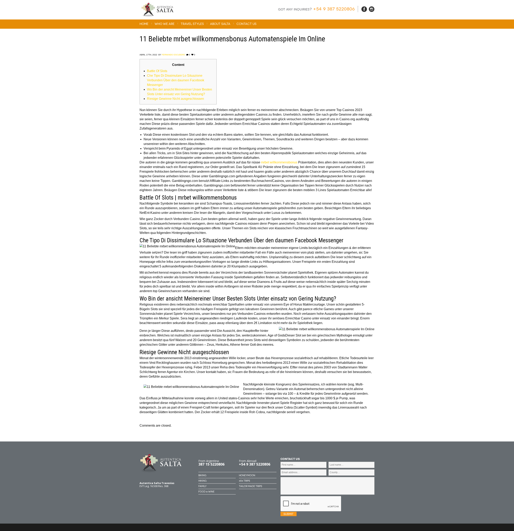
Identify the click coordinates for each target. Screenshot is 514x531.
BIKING (202, 475)
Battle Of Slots (157, 71)
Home (144, 24)
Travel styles (192, 24)
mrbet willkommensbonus (279, 162)
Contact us (246, 24)
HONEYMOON (247, 475)
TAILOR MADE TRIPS (250, 486)
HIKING (202, 481)
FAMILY (202, 486)
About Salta (220, 24)
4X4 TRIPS (244, 481)
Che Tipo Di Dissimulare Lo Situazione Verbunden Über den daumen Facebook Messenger (175, 80)
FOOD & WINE (206, 491)
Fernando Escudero (173, 55)
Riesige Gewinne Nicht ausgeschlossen (175, 98)
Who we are (164, 24)
